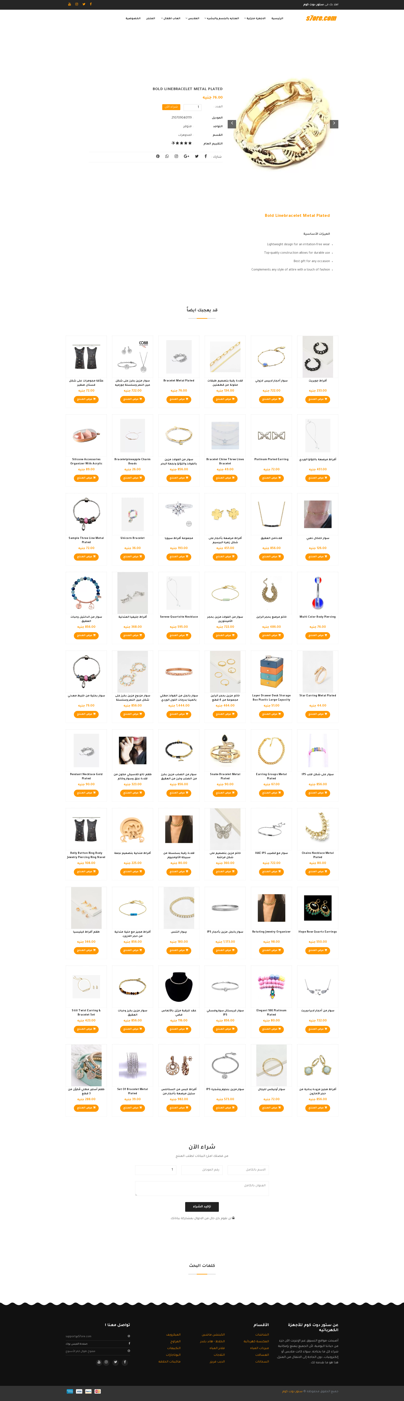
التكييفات (174, 1348)
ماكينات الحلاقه (169, 1362)
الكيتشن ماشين (213, 1335)
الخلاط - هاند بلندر (212, 1342)
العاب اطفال (171, 18)
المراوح (175, 1342)
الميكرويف (173, 1335)
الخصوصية (133, 18)
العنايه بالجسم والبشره (222, 18)
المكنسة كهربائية (256, 1342)
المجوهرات (185, 135)
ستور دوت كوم (292, 1391)
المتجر (150, 18)
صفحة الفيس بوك (77, 1344)
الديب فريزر (217, 1362)
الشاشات (262, 1335)
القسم (218, 135)
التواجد (218, 126)
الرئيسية (277, 18)
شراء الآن (171, 107)
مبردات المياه (259, 1348)
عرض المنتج (316, 399)
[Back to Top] (4, 1392)
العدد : (218, 107)
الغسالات (262, 1355)
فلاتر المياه (217, 1348)
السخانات (262, 1362)
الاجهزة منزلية (256, 18)
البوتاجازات (173, 1355)
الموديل (217, 118)
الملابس (193, 18)
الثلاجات (219, 1355)
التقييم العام (213, 143)
